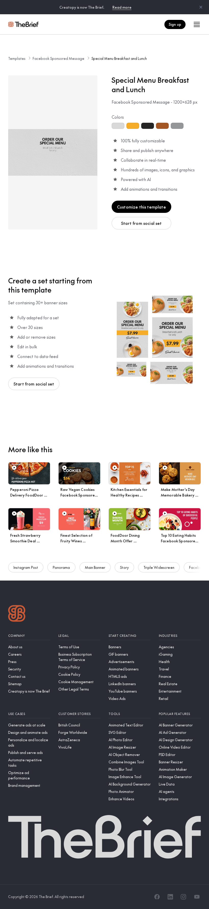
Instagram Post (26, 567)
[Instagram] (183, 897)
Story (124, 567)
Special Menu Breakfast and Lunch (119, 58)
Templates (16, 58)
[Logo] (16, 614)
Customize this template (141, 207)
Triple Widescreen (158, 567)
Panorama (61, 567)
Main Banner (95, 567)
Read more (122, 7)
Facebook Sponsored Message (58, 58)
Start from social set (141, 223)
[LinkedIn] (170, 897)
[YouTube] (197, 897)
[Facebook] (157, 897)
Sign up (175, 24)
